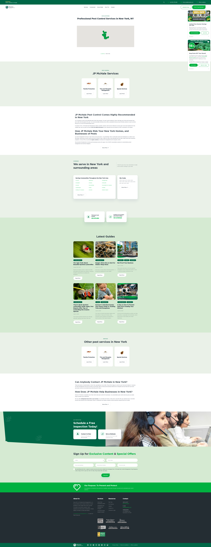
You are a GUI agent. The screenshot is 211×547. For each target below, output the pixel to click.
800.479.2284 (126, 503)
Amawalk (78, 182)
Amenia (90, 182)
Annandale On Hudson (107, 185)
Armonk (90, 189)
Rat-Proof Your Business (125, 263)
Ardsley (103, 187)
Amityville (104, 182)
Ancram (77, 185)
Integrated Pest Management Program (101, 507)
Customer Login (112, 510)
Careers (113, 7)
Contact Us (111, 508)
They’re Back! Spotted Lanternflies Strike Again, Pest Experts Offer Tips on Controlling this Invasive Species (83, 308)
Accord (77, 180)
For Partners (111, 504)
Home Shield (100, 7)
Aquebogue (78, 187)
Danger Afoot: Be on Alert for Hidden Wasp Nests (105, 263)
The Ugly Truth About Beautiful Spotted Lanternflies (83, 263)
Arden (90, 187)
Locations (103, 53)
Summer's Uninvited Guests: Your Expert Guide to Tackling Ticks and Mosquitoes (105, 306)
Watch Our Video (204, 65)
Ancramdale (91, 185)
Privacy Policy (115, 545)
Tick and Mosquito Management (105, 89)
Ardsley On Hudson (80, 189)
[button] (105, 37)
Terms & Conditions (124, 545)
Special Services (122, 89)
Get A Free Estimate (194, 32)
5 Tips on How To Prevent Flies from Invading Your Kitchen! (125, 306)
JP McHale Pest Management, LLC (80, 513)
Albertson (91, 180)
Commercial (92, 7)
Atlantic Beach (105, 189)
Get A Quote (193, 65)
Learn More (205, 32)
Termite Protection (89, 89)
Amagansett (104, 180)
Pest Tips (110, 502)
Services (86, 7)
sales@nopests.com (127, 507)
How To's (107, 7)
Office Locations (134, 545)
